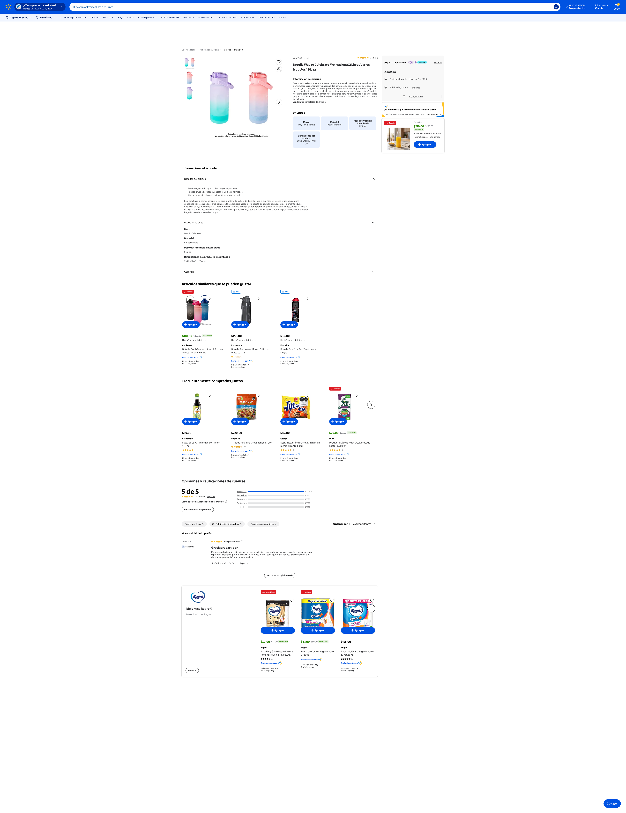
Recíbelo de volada (170, 17)
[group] (368, 57)
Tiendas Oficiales (267, 17)
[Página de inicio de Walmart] (8, 7)
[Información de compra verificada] (242, 541)
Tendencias (188, 17)
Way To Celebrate (301, 58)
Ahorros (95, 17)
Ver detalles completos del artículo (310, 102)
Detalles (416, 87)
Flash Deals (108, 17)
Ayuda (282, 17)
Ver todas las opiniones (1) (280, 575)
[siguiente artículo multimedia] (279, 102)
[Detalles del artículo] (373, 178)
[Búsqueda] (556, 6)
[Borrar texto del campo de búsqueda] (549, 7)
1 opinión (211, 496)
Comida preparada (147, 17)
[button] (575, 7)
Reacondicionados (228, 17)
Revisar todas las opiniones (197, 509)
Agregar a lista (416, 96)
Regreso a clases (126, 17)
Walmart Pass (247, 17)
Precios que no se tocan (75, 17)
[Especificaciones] (373, 222)
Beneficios (46, 17)
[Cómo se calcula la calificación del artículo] (226, 501)
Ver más (438, 62)
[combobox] (314, 7)
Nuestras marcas (206, 17)
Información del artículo (199, 168)
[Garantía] (373, 271)
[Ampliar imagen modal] (279, 69)
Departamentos (19, 17)
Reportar (244, 563)
